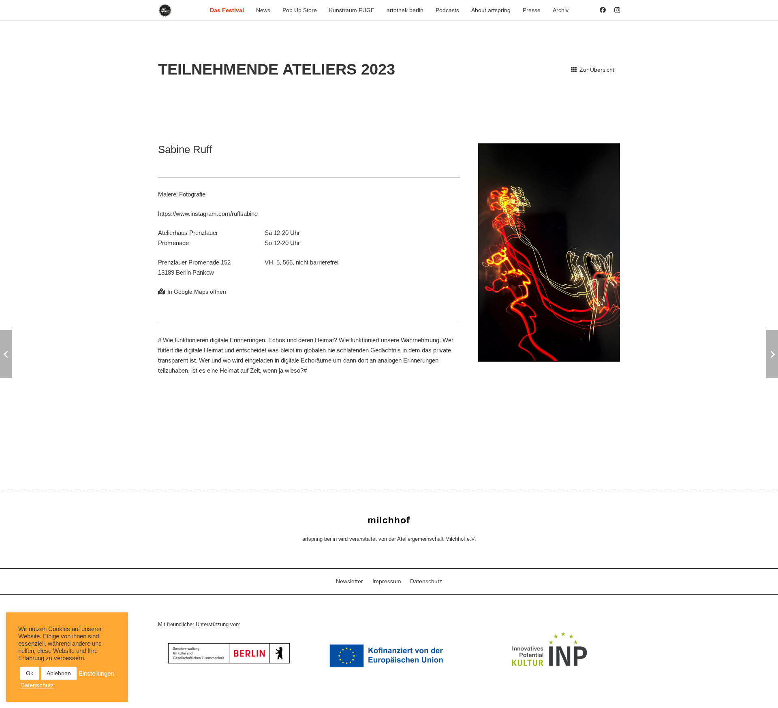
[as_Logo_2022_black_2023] (165, 10)
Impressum (386, 581)
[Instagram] (617, 10)
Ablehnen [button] (59, 673)
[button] (247, 10)
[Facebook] (603, 10)
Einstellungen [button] (96, 673)
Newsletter (349, 581)
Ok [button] (29, 673)
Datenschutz (426, 581)
